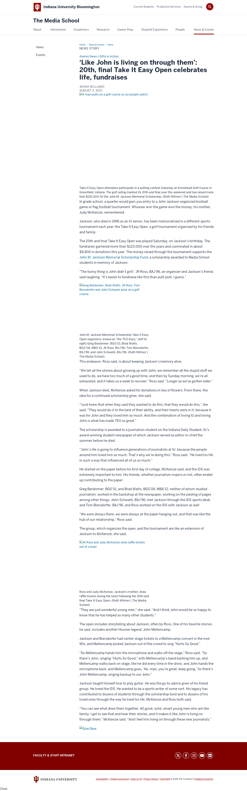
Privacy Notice (151, 779)
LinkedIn (210, 755)
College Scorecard (119, 779)
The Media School (56, 21)
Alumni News (88, 56)
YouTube (202, 755)
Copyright (165, 779)
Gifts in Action (108, 56)
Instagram (194, 755)
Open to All (136, 779)
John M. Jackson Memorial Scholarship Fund (113, 257)
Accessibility (102, 779)
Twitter (178, 755)
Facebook (186, 755)
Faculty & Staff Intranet (53, 755)
